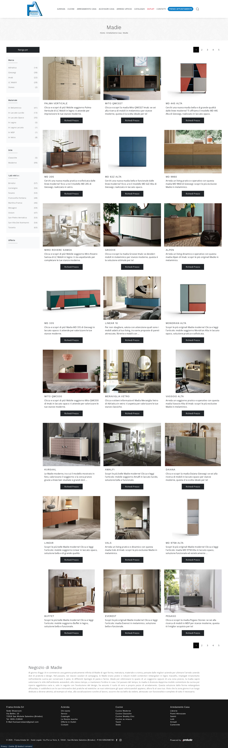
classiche (22, 157)
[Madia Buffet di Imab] (71, 591)
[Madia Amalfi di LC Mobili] (132, 444)
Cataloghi (139, 9)
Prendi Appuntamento (180, 9)
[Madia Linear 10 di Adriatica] (132, 298)
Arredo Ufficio (124, 9)
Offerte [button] (11, 240)
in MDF (22, 132)
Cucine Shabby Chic (125, 716)
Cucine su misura (124, 719)
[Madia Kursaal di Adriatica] (71, 444)
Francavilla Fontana (22, 198)
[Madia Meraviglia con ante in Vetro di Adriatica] (132, 371)
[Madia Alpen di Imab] (193, 225)
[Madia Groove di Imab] (132, 225)
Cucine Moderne (123, 711)
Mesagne (22, 208)
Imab (22, 77)
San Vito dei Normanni (22, 222)
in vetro (22, 137)
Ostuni (22, 212)
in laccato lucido (22, 112)
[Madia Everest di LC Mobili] (132, 591)
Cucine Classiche (124, 714)
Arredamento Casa (86, 9)
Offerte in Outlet (68, 722)
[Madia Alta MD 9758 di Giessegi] (193, 517)
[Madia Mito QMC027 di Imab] (132, 78)
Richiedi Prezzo (71, 120)
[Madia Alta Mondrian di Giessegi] (193, 298)
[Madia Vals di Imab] (132, 517)
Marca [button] (11, 60)
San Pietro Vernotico (22, 217)
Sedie (118, 725)
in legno (22, 122)
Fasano (22, 193)
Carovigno (22, 188)
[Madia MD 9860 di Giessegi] (193, 151)
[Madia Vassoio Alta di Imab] (193, 371)
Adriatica (22, 67)
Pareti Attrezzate (178, 714)
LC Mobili (22, 82)
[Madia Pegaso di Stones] (193, 591)
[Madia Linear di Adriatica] (71, 517)
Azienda (61, 9)
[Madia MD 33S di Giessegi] (71, 298)
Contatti (161, 9)
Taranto (22, 227)
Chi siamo (65, 711)
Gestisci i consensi (25, 746)
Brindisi (22, 183)
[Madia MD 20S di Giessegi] (71, 151)
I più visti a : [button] (14, 175)
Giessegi (22, 72)
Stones (22, 87)
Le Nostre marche (69, 719)
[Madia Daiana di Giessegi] (193, 444)
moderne (22, 162)
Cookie (11, 746)
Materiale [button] (12, 100)
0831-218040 (16, 719)
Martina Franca (22, 203)
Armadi (173, 722)
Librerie (173, 711)
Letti (172, 719)
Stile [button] (10, 150)
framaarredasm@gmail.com (26, 722)
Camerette (175, 725)
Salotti (173, 716)
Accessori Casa (106, 9)
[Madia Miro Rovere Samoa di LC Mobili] (71, 225)
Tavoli (118, 722)
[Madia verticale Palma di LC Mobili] (71, 78)
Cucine (71, 9)
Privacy (4, 746)
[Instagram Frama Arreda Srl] (120, 740)
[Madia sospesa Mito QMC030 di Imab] (71, 371)
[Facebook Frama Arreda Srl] (117, 740)
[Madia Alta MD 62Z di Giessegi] (132, 151)
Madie (125, 33)
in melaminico (22, 107)
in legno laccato (22, 127)
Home (102, 33)
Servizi (64, 714)
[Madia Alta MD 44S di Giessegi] (193, 78)
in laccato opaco (22, 117)
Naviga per (23, 49)
